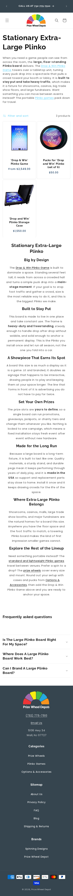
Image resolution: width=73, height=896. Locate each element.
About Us (37, 794)
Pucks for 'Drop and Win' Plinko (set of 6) (53, 164)
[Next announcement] (66, 6)
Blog (36, 818)
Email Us (36, 723)
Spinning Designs (36, 849)
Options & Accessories (36, 772)
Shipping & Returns (36, 826)
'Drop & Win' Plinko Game (19, 162)
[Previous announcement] (6, 6)
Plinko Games (36, 764)
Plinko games (44, 98)
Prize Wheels (36, 756)
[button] (7, 20)
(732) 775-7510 (36, 715)
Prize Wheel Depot (36, 857)
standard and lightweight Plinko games (36, 561)
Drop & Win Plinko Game (32, 268)
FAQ (36, 810)
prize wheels (32, 570)
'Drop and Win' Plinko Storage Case (19, 222)
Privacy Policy (36, 802)
